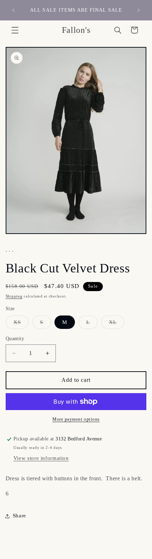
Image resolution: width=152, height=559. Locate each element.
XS (21, 324)
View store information (41, 458)
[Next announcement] (138, 10)
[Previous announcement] (13, 10)
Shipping (14, 296)
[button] (15, 30)
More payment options (76, 419)
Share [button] (19, 515)
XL (116, 324)
